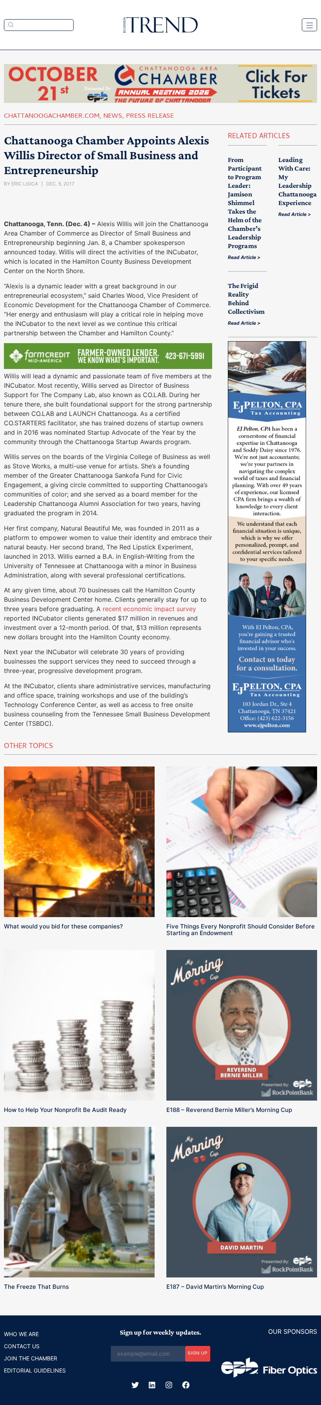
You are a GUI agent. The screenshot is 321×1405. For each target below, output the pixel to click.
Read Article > (244, 257)
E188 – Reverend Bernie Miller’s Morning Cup (229, 1110)
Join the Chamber (30, 1358)
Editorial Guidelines (35, 1370)
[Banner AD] (160, 100)
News (112, 116)
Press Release (150, 116)
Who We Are (21, 1334)
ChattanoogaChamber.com (51, 116)
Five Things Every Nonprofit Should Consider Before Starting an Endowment (240, 930)
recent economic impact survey (149, 609)
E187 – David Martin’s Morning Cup (215, 1286)
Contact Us (22, 1346)
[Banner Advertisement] (108, 367)
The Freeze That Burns (36, 1286)
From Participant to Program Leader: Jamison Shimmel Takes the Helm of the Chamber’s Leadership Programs (244, 203)
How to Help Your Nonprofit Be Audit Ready (65, 1110)
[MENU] (309, 24)
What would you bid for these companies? (63, 926)
